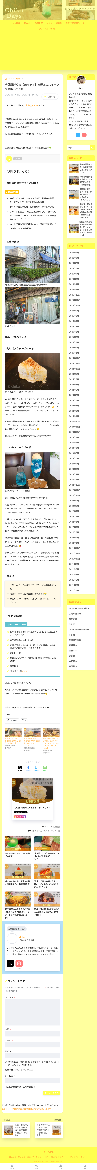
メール (9, 1040)
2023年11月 (74, 426)
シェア (36, 1168)
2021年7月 (74, 574)
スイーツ (49, 831)
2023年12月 (74, 421)
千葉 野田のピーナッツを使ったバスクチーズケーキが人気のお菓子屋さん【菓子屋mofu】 (51, 743)
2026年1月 (74, 289)
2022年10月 (74, 495)
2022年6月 (74, 516)
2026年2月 (74, 284)
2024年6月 (74, 389)
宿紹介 (72, 655)
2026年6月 (74, 263)
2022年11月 (74, 490)
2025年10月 (74, 305)
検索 (85, 1168)
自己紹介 (16, 22)
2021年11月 (74, 553)
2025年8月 (74, 315)
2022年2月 (74, 537)
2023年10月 (74, 432)
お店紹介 (27, 22)
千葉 (58, 831)
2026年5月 (74, 268)
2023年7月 (74, 447)
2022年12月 (74, 484)
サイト (8, 1051)
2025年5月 (74, 331)
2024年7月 (74, 384)
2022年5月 (74, 521)
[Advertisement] (48, 52)
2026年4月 (74, 273)
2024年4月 (74, 400)
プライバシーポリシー (48, 28)
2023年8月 (74, 442)
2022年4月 (74, 527)
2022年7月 (74, 511)
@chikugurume (30, 105)
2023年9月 (74, 437)
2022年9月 (74, 500)
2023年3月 (74, 469)
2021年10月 (74, 558)
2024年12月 (74, 358)
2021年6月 (74, 579)
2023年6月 (74, 453)
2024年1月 (74, 416)
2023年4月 (74, 463)
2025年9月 (74, 310)
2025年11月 (74, 300)
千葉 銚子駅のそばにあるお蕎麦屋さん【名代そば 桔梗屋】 (13, 740)
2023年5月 (74, 458)
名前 (8, 1029)
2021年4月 (74, 590)
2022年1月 (74, 542)
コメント (10, 997)
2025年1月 (74, 352)
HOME (50, 1151)
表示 (17, 158)
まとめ (59, 22)
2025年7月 (74, 321)
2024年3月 (74, 405)
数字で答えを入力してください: (19, 1070)
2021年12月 (74, 548)
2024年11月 (74, 363)
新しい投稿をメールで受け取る (21, 1086)
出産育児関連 (75, 640)
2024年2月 (74, 410)
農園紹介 (73, 666)
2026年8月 (74, 252)
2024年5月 (74, 395)
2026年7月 (74, 257)
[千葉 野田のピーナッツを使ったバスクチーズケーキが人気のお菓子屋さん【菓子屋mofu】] (51, 732)
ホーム (12, 1168)
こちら (25, 671)
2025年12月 (74, 294)
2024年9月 (74, 373)
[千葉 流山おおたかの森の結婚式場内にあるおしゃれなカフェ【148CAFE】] (32, 732)
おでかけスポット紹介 (79, 608)
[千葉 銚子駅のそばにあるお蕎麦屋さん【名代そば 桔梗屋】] (13, 732)
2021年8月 (74, 569)
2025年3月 (74, 342)
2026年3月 (74, 279)
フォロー (60, 1168)
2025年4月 (74, 337)
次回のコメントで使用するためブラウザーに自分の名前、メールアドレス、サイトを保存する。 (33, 1063)
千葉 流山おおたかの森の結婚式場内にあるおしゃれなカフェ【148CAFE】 (32, 742)
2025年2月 (74, 347)
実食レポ (39, 22)
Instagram (19, 968)
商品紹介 (73, 645)
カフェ (39, 831)
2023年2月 (74, 474)
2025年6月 (74, 326)
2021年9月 (74, 564)
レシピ (49, 22)
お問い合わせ (75, 613)
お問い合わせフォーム (75, 22)
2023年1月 (74, 479)
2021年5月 (74, 585)
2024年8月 (74, 379)
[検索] (92, 147)
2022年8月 (74, 505)
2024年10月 (74, 368)
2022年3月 (74, 532)
